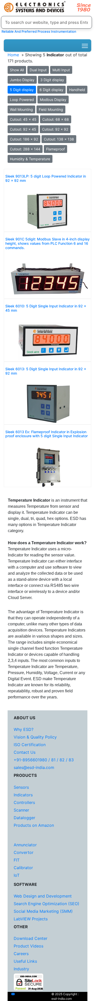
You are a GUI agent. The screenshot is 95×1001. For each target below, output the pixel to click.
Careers (21, 953)
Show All (17, 70)
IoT (17, 875)
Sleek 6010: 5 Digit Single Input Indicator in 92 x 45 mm (45, 308)
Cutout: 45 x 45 (23, 119)
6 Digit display (51, 89)
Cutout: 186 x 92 (24, 139)
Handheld (77, 89)
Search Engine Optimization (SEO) (46, 903)
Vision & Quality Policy (35, 737)
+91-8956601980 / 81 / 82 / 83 (44, 759)
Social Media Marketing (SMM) (43, 911)
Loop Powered (22, 99)
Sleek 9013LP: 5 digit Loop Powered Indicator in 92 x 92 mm (45, 178)
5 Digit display (22, 89)
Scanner (21, 810)
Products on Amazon (34, 825)
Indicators (23, 794)
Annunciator (25, 844)
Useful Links (25, 961)
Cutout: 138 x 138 (59, 139)
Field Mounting (51, 109)
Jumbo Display (22, 80)
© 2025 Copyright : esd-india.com (65, 996)
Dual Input (38, 70)
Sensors (21, 787)
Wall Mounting (21, 109)
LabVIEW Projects (31, 918)
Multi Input (61, 70)
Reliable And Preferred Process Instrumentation (38, 31)
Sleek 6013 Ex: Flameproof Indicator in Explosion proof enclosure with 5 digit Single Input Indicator (46, 434)
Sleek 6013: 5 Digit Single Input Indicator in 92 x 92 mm (45, 371)
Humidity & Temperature (30, 159)
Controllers (24, 802)
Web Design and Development (43, 896)
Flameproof (55, 149)
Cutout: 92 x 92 (55, 129)
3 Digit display (52, 80)
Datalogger (24, 817)
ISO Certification (30, 744)
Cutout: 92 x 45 (23, 129)
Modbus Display (53, 99)
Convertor (23, 852)
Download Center (30, 938)
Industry (21, 968)
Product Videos (28, 946)
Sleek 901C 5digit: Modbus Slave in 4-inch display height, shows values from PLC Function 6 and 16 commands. (47, 243)
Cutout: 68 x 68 (55, 119)
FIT (17, 860)
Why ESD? (23, 729)
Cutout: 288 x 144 (25, 149)
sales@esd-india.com (34, 767)
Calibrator (23, 867)
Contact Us (24, 752)
